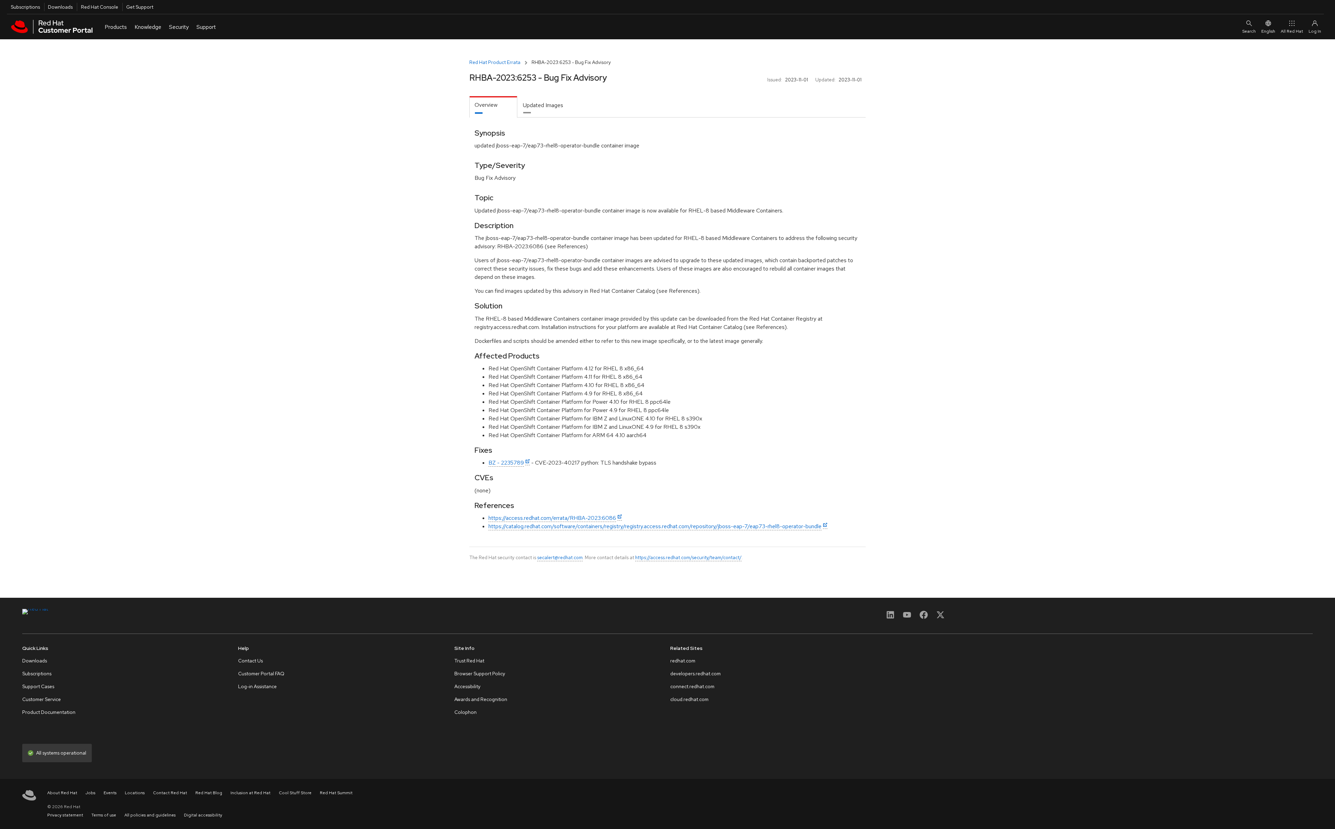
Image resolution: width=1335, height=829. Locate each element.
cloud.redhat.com (689, 699)
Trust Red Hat (469, 661)
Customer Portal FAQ (261, 673)
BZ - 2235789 (506, 462)
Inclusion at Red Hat (250, 793)
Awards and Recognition (480, 699)
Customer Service (41, 699)
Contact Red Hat (170, 793)
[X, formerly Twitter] (940, 617)
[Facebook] (924, 617)
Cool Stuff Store (295, 793)
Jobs (90, 793)
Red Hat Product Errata (494, 62)
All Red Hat (1292, 31)
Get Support (139, 7)
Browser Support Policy (479, 673)
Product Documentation (48, 712)
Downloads (60, 7)
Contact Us (250, 661)
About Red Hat (62, 793)
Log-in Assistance (257, 686)
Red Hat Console (99, 7)
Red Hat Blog (208, 793)
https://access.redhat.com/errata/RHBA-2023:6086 (552, 518)
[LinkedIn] (890, 617)
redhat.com (682, 661)
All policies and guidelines (150, 815)
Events (110, 793)
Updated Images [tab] (543, 105)
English (1268, 31)
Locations (135, 793)
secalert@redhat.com (560, 557)
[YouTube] (907, 617)
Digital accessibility (203, 815)
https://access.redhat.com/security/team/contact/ (688, 557)
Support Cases (38, 686)
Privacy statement (65, 815)
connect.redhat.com (692, 686)
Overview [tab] (486, 104)
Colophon (465, 712)
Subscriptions (25, 7)
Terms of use (103, 815)
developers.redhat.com (695, 673)
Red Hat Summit (336, 793)
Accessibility (467, 686)
